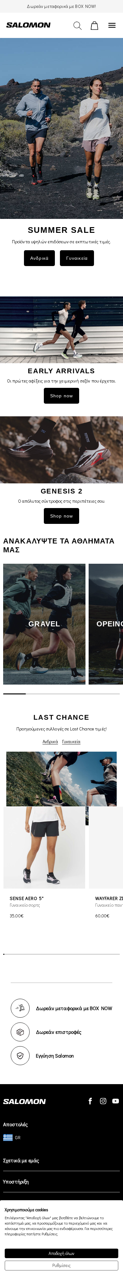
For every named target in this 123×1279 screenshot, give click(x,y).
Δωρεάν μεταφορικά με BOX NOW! (61, 6)
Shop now (61, 395)
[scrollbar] (61, 694)
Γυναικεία (71, 741)
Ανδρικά (50, 741)
